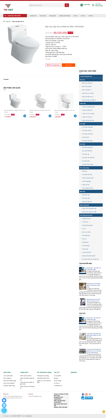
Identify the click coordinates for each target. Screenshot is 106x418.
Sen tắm (82, 144)
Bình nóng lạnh (84, 205)
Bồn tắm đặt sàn (87, 201)
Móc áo (84, 239)
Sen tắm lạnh (86, 161)
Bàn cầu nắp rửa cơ (18, 21)
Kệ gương (85, 249)
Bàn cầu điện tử (86, 90)
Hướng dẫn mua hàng (43, 375)
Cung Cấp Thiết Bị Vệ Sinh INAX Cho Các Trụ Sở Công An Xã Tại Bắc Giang (94, 351)
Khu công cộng (84, 168)
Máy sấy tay (85, 184)
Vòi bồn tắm (85, 137)
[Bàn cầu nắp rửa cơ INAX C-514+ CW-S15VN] (66, 101)
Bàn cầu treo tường (87, 93)
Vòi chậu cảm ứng (87, 140)
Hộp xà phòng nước (88, 178)
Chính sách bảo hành (25, 375)
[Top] (103, 411)
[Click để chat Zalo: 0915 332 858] (4, 405)
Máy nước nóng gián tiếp (89, 208)
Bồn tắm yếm (86, 198)
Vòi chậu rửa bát (87, 130)
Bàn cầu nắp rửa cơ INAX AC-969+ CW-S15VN (39, 111)
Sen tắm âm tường (87, 164)
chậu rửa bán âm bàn (88, 120)
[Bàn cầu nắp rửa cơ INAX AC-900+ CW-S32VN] (23, 44)
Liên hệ (91, 15)
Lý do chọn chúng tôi (8, 383)
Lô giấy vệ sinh (86, 218)
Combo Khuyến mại (64, 15)
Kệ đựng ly (85, 242)
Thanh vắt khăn (86, 252)
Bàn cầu (82, 80)
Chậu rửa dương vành (88, 107)
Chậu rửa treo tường (88, 113)
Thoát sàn (85, 222)
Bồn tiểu (84, 171)
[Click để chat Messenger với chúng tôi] (4, 400)
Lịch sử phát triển (8, 375)
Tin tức (83, 15)
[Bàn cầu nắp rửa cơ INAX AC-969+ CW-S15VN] (40, 101)
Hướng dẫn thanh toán (43, 378)
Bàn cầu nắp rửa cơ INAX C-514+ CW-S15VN (65, 111)
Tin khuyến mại (85, 263)
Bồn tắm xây (86, 195)
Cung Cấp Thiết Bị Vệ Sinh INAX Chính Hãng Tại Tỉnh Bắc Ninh (94, 335)
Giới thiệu (43, 15)
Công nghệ (52, 15)
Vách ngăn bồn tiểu (87, 188)
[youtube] (86, 394)
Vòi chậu (82, 124)
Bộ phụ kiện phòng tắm (88, 256)
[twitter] (90, 394)
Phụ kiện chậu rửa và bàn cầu (90, 259)
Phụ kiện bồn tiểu (87, 174)
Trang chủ (33, 15)
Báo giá (56, 378)
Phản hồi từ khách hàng (9, 380)
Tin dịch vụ (57, 383)
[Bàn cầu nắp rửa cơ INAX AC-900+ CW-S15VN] (15, 101)
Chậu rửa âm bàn (87, 117)
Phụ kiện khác (86, 235)
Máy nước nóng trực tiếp (89, 212)
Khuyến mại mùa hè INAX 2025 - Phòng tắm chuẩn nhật (93, 285)
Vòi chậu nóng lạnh (87, 127)
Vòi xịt (84, 228)
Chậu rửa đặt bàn (87, 110)
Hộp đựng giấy (86, 181)
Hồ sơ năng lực (7, 378)
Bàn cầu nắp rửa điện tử (89, 100)
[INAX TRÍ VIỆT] (8, 7)
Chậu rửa (83, 103)
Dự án (75, 15)
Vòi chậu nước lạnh (87, 134)
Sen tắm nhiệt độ (87, 151)
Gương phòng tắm (87, 225)
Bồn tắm (82, 191)
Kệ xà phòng (85, 245)
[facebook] (83, 394)
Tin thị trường (57, 380)
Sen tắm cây (85, 154)
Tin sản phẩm (57, 375)
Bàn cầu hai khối (86, 86)
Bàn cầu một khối (87, 83)
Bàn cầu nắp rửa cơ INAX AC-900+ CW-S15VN (14, 111)
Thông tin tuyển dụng (9, 385)
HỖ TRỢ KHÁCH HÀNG (44, 372)
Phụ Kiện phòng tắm (86, 215)
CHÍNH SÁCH (24, 372)
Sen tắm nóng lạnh (87, 147)
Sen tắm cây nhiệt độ (88, 157)
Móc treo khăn (86, 232)
